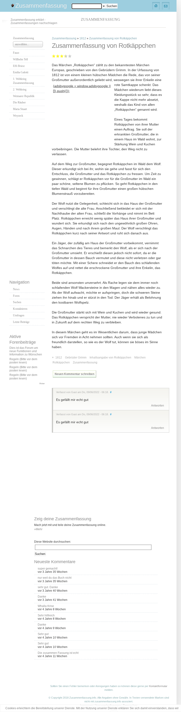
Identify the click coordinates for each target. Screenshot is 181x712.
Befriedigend (62, 56)
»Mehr (38, 529)
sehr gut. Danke (48, 587)
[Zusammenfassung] (156, 5)
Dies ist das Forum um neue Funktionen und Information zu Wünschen (25, 351)
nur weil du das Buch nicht (54, 577)
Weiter (42, 383)
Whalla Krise (46, 606)
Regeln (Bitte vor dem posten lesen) (23, 361)
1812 (82, 38)
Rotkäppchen (61, 362)
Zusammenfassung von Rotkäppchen (113, 38)
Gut (64, 56)
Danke (42, 596)
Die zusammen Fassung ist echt (58, 653)
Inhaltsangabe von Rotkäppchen (110, 357)
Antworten (157, 405)
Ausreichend (58, 56)
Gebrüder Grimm (75, 357)
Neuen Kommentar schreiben (74, 374)
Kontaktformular (158, 686)
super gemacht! (48, 568)
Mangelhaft (54, 56)
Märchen (140, 357)
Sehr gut (70, 56)
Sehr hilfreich (46, 615)
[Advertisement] (28, 198)
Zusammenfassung (41, 5)
